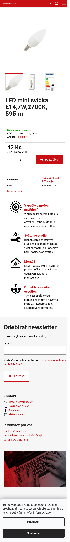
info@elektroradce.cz (21, 402)
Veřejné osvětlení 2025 (16, 439)
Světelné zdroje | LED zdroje (50, 180)
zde (48, 512)
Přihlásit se (16, 376)
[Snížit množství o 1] (12, 159)
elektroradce (16, 414)
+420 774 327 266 (19, 406)
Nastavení (33, 521)
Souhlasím (34, 533)
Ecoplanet (22, 136)
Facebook (14, 410)
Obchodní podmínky (15, 431)
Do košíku (51, 159)
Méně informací (15, 191)
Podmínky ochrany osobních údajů (23, 435)
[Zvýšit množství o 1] (29, 159)
